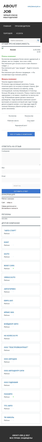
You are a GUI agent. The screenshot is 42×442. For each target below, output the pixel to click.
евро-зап (21, 302)
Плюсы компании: (9, 56)
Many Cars (21, 267)
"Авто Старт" (21, 232)
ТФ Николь (21, 418)
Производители (22, 26)
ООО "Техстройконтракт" (21, 348)
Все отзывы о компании (21, 134)
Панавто (21, 395)
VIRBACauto (21, 278)
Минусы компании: (9, 79)
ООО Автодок (21, 360)
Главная (7, 26)
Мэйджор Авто (21, 325)
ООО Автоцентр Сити (21, 372)
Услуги (19, 33)
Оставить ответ (21, 191)
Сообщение (5, 151)
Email (3, 176)
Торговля (7, 33)
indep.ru (9, 202)
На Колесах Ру (21, 337)
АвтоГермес (21, 290)
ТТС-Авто (21, 407)
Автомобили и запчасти (10, 208)
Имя (3, 168)
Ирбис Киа (21, 313)
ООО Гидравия (21, 383)
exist (21, 243)
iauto (21, 255)
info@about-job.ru (34, 6)
